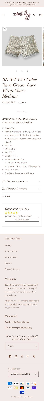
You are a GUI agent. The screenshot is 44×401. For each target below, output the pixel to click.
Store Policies (11, 257)
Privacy (8, 245)
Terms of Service (12, 269)
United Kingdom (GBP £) (20, 374)
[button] (3, 15)
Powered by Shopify (27, 396)
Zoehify (19, 396)
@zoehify (28, 327)
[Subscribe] (36, 346)
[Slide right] (27, 71)
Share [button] (7, 196)
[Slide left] (16, 71)
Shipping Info (11, 251)
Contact (8, 263)
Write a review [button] (22, 219)
